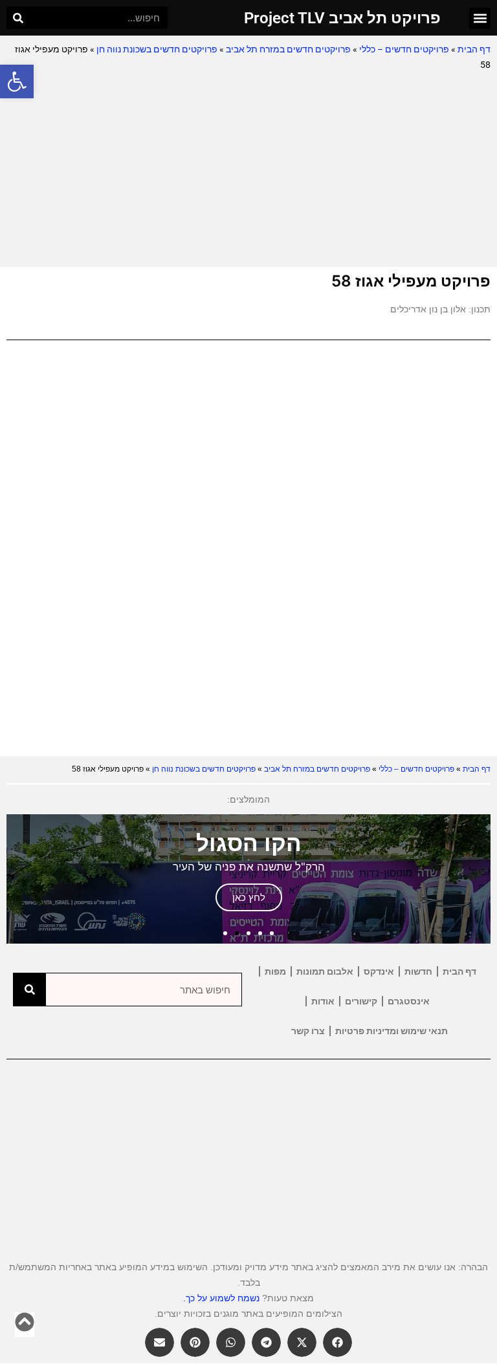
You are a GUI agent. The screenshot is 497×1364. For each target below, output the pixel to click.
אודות (323, 1001)
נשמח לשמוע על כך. (221, 1298)
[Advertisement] (248, 170)
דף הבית (474, 49)
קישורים (361, 1001)
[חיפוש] (17, 17)
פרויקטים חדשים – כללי (404, 49)
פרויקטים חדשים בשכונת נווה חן (156, 49)
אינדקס (379, 971)
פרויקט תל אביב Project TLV (342, 18)
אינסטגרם (409, 1001)
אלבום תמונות (324, 971)
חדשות (418, 971)
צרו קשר (308, 1031)
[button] (17, 81)
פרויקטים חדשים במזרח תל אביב (288, 49)
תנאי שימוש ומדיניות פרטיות (391, 1031)
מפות (275, 971)
